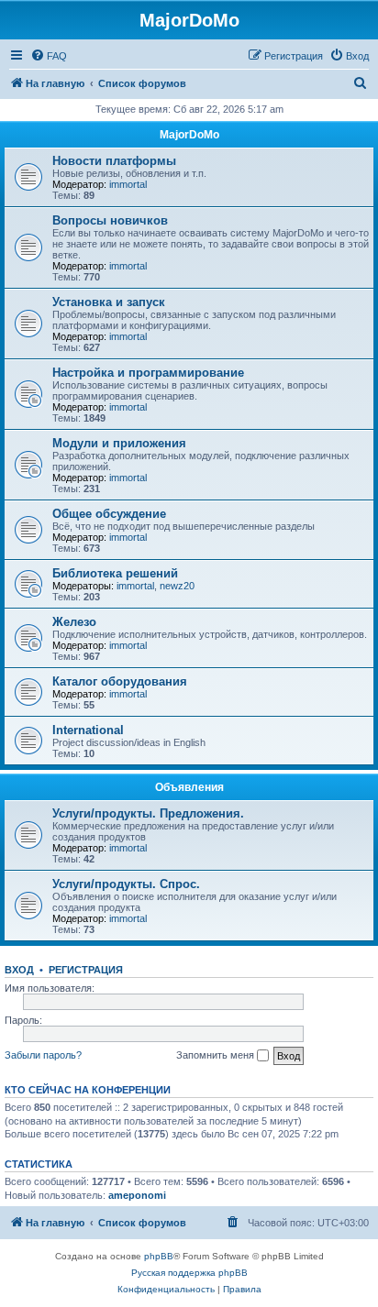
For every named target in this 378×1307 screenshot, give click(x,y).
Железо (74, 622)
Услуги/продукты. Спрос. (126, 884)
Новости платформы (114, 161)
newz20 (177, 585)
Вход (19, 969)
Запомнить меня (216, 1054)
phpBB (158, 1256)
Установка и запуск (108, 302)
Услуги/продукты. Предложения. (148, 813)
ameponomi (137, 1195)
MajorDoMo (189, 134)
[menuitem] (48, 56)
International (88, 730)
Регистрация (86, 969)
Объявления (189, 787)
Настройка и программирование (148, 372)
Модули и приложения (119, 443)
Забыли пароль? (43, 1054)
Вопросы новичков (110, 220)
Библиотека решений (115, 573)
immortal (128, 184)
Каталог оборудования (119, 681)
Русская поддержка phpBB (189, 1273)
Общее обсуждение (109, 514)
